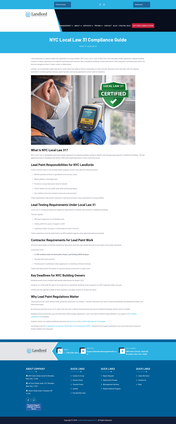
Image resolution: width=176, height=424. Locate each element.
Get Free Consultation (143, 25)
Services (87, 25)
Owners (75, 389)
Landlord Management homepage (93, 321)
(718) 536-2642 (125, 25)
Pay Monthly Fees (79, 393)
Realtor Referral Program (112, 389)
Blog (115, 25)
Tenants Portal (78, 384)
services (73, 321)
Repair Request (108, 376)
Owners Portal (78, 380)
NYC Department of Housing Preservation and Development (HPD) (67, 326)
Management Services (111, 384)
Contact (108, 25)
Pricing (98, 25)
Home (81, 46)
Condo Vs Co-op (78, 376)
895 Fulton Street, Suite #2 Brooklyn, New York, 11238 (137, 352)
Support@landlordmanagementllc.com (102, 352)
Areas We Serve (143, 376)
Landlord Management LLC (87, 420)
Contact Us (142, 380)
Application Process (110, 380)
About (77, 25)
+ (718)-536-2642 (71, 353)
